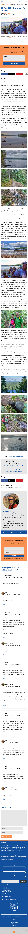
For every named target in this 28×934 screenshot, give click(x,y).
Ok (14, 932)
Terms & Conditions (14, 922)
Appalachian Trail (7, 4)
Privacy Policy (14, 925)
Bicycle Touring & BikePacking (9, 899)
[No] (26, 930)
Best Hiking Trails (6, 898)
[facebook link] (14, 868)
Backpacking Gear (6, 888)
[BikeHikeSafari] (2, 1)
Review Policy (14, 926)
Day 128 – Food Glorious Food (15, 456)
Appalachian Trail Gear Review (14, 471)
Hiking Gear (5, 887)
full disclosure (11, 37)
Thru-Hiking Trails (6, 896)
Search (3, 879)
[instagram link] (14, 866)
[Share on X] (11, 74)
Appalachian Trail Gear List (14, 469)
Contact (14, 920)
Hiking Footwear (6, 890)
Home (2, 4)
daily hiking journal (17, 487)
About (14, 919)
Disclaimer (14, 923)
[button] (19, 1)
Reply (4, 587)
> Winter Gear (4, 894)
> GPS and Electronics (6, 891)
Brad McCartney (7, 13)
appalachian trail (7, 487)
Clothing (4, 893)
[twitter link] (14, 863)
